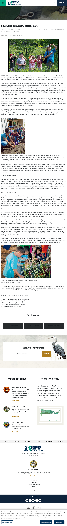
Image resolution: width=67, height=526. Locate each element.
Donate (62, 3)
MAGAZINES (28, 441)
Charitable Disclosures (34, 484)
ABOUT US (6, 441)
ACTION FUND (49, 441)
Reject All (59, 522)
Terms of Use (34, 480)
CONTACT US (17, 441)
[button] (46, 354)
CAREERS (60, 441)
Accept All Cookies (46, 522)
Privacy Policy (34, 482)
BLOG (39, 441)
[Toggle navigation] (3, 3)
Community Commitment (34, 490)
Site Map (34, 486)
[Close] (64, 512)
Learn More (15, 400)
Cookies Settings (7, 522)
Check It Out (15, 432)
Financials (34, 488)
